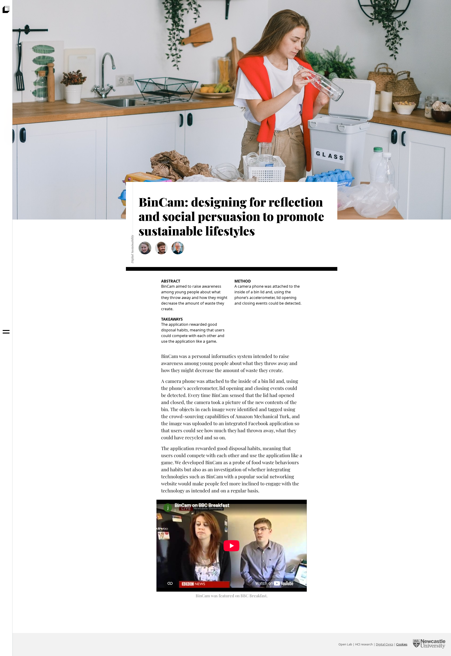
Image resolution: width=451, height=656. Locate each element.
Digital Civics (384, 644)
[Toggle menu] (6, 331)
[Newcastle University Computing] (429, 644)
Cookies (401, 644)
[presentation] (6, 9)
